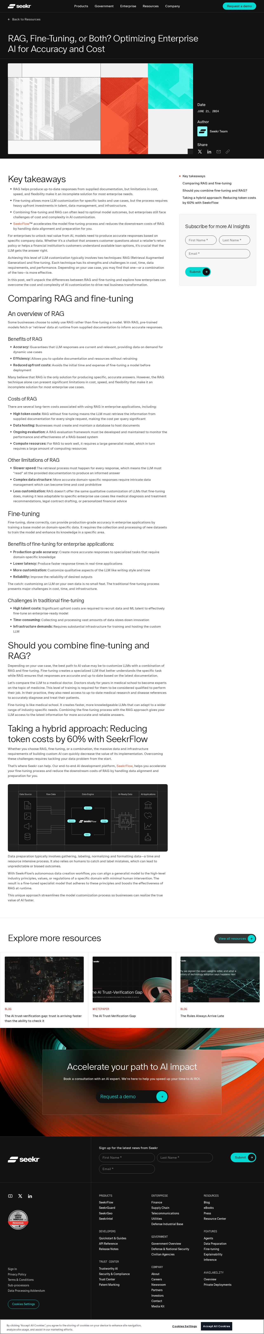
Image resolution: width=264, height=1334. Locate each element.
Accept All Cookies (216, 1326)
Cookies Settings (184, 1326)
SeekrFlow (21, 224)
